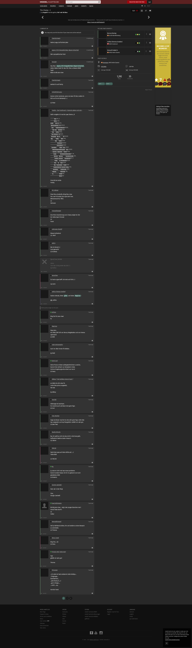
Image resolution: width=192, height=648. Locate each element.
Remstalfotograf (56, 521)
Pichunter (55, 570)
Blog (91, 6)
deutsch (132, 612)
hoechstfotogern (57, 503)
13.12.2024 (103, 66)
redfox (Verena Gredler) (59, 291)
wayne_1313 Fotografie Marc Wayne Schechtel (65, 50)
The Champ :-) (45, 10)
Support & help (44, 614)
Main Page (43, 612)
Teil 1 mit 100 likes (62, 12)
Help (148, 6)
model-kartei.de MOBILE (91, 616)
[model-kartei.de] (49, 2)
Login (149, 2)
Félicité (54, 448)
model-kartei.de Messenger (92, 614)
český (131, 616)
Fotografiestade (56, 211)
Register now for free (136, 2)
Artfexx (54, 312)
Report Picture (148, 89)
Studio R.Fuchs (56, 432)
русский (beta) (134, 618)
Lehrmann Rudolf (57, 229)
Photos (53, 6)
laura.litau (55, 275)
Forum (69, 6)
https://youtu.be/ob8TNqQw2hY (96, 22)
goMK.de (87, 618)
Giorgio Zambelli (57, 485)
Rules (41, 618)
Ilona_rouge (55, 538)
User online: (44, 621)
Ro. (53, 466)
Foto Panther (55, 416)
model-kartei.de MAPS (91, 612)
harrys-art (55, 361)
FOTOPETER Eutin (57, 92)
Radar (64, 623)
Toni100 (54, 400)
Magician (77, 296)
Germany (105, 62)
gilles (65, 296)
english (132, 614)
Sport (101, 83)
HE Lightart (55, 190)
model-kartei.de (94, 639)
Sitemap (42, 623)
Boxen (109, 83)
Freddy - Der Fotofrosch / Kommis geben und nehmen (68, 110)
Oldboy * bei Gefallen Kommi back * (62, 379)
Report (45, 46)
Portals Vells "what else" (59, 552)
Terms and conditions (46, 616)
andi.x (53, 243)
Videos (61, 6)
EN (145, 6)
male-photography (57, 345)
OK (166, 643)
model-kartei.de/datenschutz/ (172, 639)
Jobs (76, 6)
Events (83, 6)
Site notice (43, 628)
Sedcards (43, 6)
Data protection (44, 625)
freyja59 (45, 12)
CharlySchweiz (56, 38)
